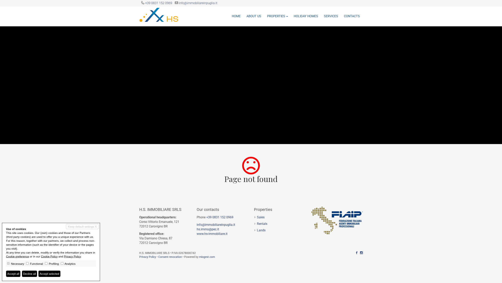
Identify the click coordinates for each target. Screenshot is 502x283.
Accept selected (49, 273)
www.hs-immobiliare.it (212, 234)
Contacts (352, 16)
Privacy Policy (147, 256)
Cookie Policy (49, 256)
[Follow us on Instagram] (361, 253)
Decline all (29, 273)
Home (236, 16)
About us (253, 16)
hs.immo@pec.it (208, 229)
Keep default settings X (82, 226)
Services (331, 16)
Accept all (13, 273)
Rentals (262, 224)
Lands (261, 230)
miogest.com (207, 256)
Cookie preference (17, 256)
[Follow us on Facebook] (356, 253)
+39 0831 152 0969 (158, 3)
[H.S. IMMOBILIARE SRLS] (158, 14)
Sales (261, 217)
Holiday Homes (306, 16)
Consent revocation (170, 256)
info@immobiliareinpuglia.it (198, 3)
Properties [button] (276, 16)
